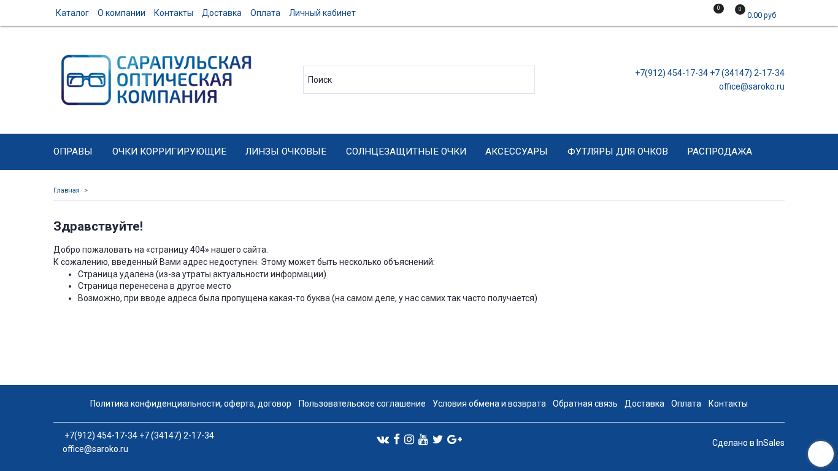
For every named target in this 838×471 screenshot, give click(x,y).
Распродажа (719, 151)
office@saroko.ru (751, 86)
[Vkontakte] (383, 439)
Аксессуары (516, 151)
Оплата (265, 13)
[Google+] (454, 439)
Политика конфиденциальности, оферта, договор (190, 403)
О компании (121, 13)
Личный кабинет (322, 13)
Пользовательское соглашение (362, 403)
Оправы (73, 151)
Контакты (173, 13)
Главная (66, 190)
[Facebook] (396, 439)
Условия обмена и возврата (489, 403)
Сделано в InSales (748, 442)
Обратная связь (585, 403)
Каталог (72, 13)
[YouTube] (423, 439)
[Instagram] (409, 439)
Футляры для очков (617, 151)
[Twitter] (437, 439)
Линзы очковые (285, 151)
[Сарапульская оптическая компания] (154, 77)
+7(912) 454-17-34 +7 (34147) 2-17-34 (709, 73)
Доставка (222, 13)
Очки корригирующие (169, 151)
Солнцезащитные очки (406, 151)
